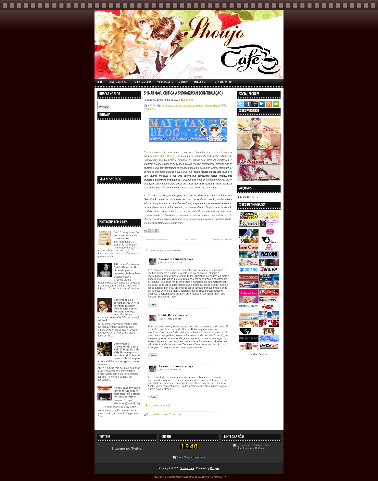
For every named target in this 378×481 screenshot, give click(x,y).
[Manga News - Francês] (248, 318)
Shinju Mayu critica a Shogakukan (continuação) (183, 93)
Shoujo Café (187, 468)
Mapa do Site (201, 82)
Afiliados (183, 82)
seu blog (221, 152)
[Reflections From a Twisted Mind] (248, 242)
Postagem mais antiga (222, 239)
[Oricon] (248, 341)
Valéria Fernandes (170, 315)
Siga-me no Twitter (127, 448)
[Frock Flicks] (248, 294)
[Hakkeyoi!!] (269, 333)
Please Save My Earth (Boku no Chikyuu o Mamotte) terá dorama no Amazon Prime (127, 392)
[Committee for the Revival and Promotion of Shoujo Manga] (269, 341)
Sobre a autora (142, 82)
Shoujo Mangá (212, 105)
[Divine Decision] (269, 287)
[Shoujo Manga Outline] (248, 326)
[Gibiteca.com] (248, 218)
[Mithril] (248, 257)
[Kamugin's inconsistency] (248, 302)
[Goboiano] (248, 272)
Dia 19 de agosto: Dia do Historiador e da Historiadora (126, 235)
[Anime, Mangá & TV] (269, 279)
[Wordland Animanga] (248, 287)
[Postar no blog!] (149, 231)
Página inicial (190, 239)
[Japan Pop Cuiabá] (269, 249)
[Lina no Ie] (269, 218)
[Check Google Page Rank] (189, 457)
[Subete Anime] (248, 279)
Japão (164, 105)
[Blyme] (248, 225)
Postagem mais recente (156, 239)
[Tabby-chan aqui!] (269, 225)
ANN (148, 152)
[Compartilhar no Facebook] (157, 231)
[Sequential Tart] (269, 309)
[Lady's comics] (248, 249)
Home (100, 82)
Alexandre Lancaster (172, 258)
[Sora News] (269, 294)
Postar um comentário (158, 405)
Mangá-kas (175, 105)
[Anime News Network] (248, 309)
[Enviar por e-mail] (145, 231)
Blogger (214, 468)
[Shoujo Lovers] (269, 318)
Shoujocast (165, 82)
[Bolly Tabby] (248, 348)
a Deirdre (170, 156)
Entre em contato (223, 82)
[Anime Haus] (269, 264)
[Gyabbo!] (248, 234)
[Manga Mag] (269, 348)
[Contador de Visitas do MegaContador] (189, 448)
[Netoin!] (269, 257)
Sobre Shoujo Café (119, 82)
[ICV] (248, 333)
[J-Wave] (269, 272)
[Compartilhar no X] (153, 231)
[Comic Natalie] (269, 302)
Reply (153, 305)
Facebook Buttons (253, 448)
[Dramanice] (269, 234)
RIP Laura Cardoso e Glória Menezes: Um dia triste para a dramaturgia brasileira (127, 269)
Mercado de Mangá (193, 105)
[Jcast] (269, 242)
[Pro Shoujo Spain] (269, 326)
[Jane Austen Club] (248, 264)
